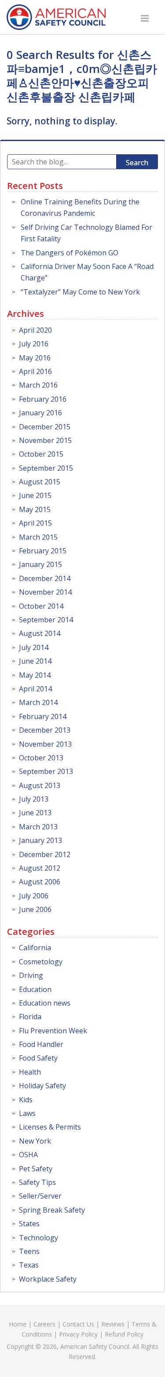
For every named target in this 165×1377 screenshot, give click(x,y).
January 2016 (40, 413)
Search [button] (137, 162)
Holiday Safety (42, 1085)
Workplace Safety (48, 1279)
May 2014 (35, 675)
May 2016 (35, 358)
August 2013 (39, 785)
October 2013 (41, 758)
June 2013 (35, 812)
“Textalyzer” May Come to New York (80, 292)
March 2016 (38, 385)
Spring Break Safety (52, 1210)
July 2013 (33, 799)
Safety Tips (37, 1182)
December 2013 (44, 730)
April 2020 (35, 330)
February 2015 (42, 551)
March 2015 (38, 537)
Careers (44, 1324)
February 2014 (42, 716)
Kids (26, 1100)
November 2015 (45, 440)
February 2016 (42, 399)
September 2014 (46, 620)
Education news (44, 1003)
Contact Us (78, 1324)
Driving (31, 975)
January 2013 (40, 840)
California (35, 947)
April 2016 (35, 371)
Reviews (113, 1324)
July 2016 (33, 344)
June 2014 (35, 661)
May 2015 (35, 509)
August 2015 (39, 482)
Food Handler (41, 1044)
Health (30, 1072)
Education (35, 989)
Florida (30, 1016)
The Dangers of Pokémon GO (69, 253)
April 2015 (35, 523)
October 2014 (41, 606)
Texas (29, 1265)
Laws (27, 1113)
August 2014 (39, 633)
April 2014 (35, 689)
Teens (29, 1251)
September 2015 (46, 468)
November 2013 (45, 744)
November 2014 (45, 592)
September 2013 (46, 771)
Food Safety (38, 1058)
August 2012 (39, 868)
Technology (38, 1238)
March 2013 (38, 827)
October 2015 (41, 454)
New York (35, 1141)
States (29, 1223)
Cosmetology (40, 961)
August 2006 (39, 882)
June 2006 (35, 909)
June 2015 (35, 495)
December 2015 (44, 427)
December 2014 (44, 578)
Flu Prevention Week (53, 1030)
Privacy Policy (78, 1334)
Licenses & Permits (50, 1127)
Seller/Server (40, 1196)
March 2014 (38, 702)
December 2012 (44, 854)
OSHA (28, 1154)
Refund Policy (124, 1334)
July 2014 (33, 647)
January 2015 (40, 564)
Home (17, 1324)
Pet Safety (35, 1169)
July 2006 (33, 896)
